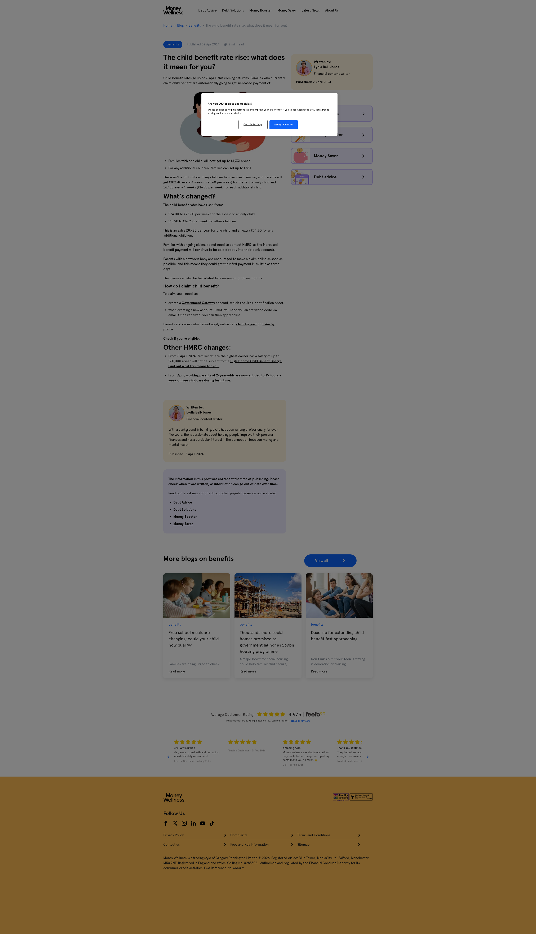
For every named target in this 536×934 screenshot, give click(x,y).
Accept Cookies (283, 124)
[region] (269, 114)
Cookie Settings (253, 124)
